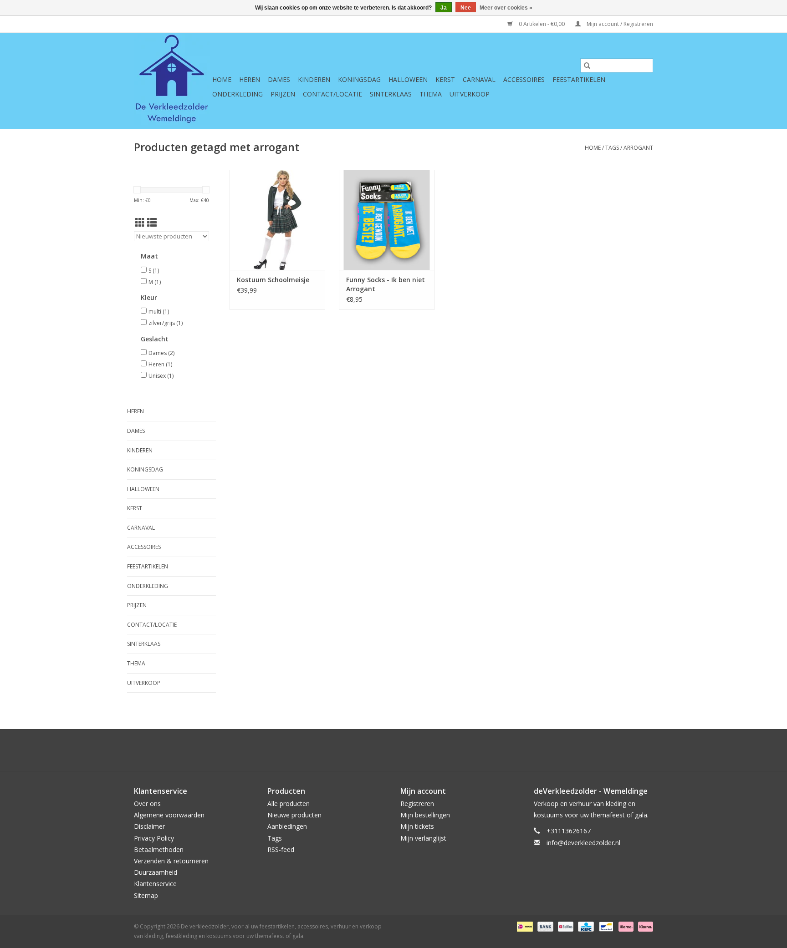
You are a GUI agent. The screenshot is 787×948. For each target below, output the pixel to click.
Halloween (408, 79)
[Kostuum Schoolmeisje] (277, 220)
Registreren (417, 803)
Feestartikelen (578, 79)
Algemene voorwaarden (169, 815)
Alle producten (288, 803)
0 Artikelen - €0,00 (541, 24)
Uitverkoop (470, 94)
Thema (430, 94)
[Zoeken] (587, 65)
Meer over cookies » (506, 8)
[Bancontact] (605, 926)
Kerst (445, 79)
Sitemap (146, 895)
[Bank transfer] (544, 926)
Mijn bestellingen (425, 815)
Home (221, 79)
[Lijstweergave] (152, 222)
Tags (612, 148)
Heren (249, 79)
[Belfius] (565, 926)
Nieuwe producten (294, 815)
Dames (279, 79)
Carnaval (479, 79)
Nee (465, 8)
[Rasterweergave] (140, 222)
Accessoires (524, 79)
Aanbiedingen (287, 826)
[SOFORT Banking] (625, 926)
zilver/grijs (165, 323)
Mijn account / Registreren (619, 24)
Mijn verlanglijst (423, 838)
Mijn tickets (417, 826)
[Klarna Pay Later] (644, 926)
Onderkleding (237, 94)
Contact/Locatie (332, 94)
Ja (443, 8)
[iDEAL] (524, 926)
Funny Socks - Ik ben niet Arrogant (385, 284)
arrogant (638, 148)
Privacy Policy (154, 838)
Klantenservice (155, 883)
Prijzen (283, 94)
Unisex (161, 376)
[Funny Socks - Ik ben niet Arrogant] (386, 220)
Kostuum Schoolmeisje (273, 279)
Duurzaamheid (155, 872)
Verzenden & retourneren (171, 861)
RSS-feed (280, 849)
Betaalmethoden (159, 849)
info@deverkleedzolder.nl (583, 842)
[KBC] (585, 926)
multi (158, 311)
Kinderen (314, 79)
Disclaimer (149, 826)
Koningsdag (359, 79)
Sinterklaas (391, 94)
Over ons (147, 803)
